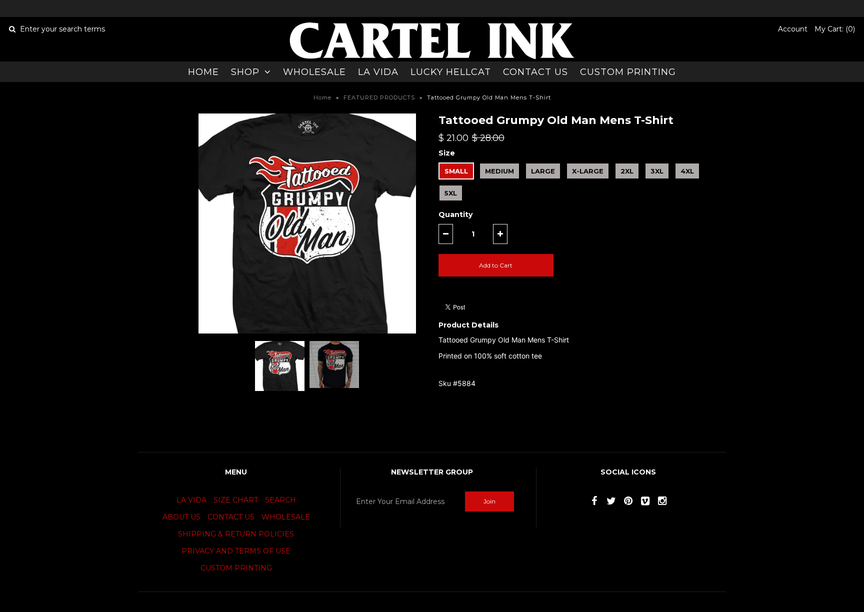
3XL (657, 171)
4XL (687, 171)
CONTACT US (535, 72)
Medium (499, 171)
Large (543, 171)
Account (793, 29)
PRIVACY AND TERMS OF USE (236, 551)
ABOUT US (181, 517)
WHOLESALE (314, 72)
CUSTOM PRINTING (628, 72)
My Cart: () (834, 29)
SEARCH (280, 500)
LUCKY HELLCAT (450, 72)
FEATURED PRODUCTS (379, 97)
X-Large (588, 171)
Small (456, 171)
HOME (203, 72)
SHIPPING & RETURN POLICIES (236, 534)
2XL (627, 171)
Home (323, 97)
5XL (450, 193)
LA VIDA (378, 72)
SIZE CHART (236, 500)
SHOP (245, 72)
